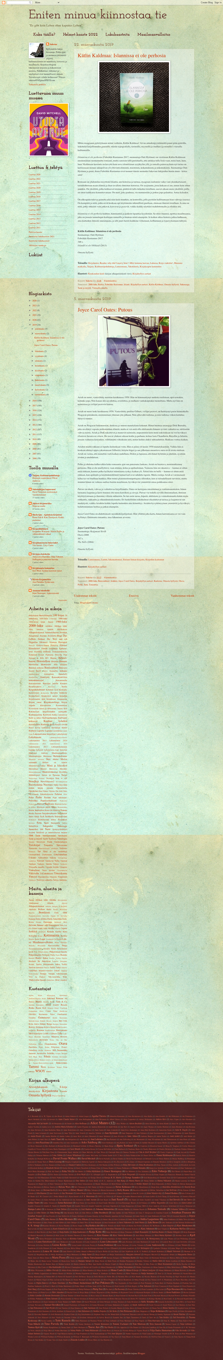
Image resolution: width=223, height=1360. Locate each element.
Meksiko (32, 945)
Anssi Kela (77, 1136)
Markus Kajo (50, 1264)
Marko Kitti (157, 1260)
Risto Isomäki (66, 1298)
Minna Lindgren (148, 1270)
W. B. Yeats (174, 1333)
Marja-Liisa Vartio (68, 1261)
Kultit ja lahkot (35, 718)
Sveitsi (31, 964)
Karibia (58, 931)
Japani (64, 928)
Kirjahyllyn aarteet (142, 273)
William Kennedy (63, 1336)
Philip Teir (97, 1289)
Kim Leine (60, 1235)
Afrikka (52, 899)
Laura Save (155, 1242)
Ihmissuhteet (104, 580)
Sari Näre (191, 1305)
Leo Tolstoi (182, 1245)
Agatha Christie (99, 1116)
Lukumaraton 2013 (38, 740)
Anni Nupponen (127, 1133)
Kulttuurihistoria (49, 717)
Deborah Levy (150, 1158)
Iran (30, 928)
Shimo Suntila (168, 1308)
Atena (38, 1001)
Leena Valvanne (123, 1245)
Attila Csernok (133, 1142)
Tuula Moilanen (79, 1327)
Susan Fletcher (179, 1314)
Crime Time (51, 1011)
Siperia (64, 958)
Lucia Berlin (102, 1251)
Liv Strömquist (143, 1248)
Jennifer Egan (65, 1206)
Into (60, 1020)
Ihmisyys (63, 667)
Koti (65, 708)
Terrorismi (40, 842)
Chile (56, 912)
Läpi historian (61, 750)
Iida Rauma (41, 1193)
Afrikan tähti (60, 625)
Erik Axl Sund (53, 1171)
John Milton (86, 1212)
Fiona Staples (159, 1174)
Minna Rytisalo (180, 1270)
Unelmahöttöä (34, 854)
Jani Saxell (118, 1199)
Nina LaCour (54, 1279)
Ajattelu (50, 629)
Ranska (63, 954)
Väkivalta (34, 873)
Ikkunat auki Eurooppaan (48, 925)
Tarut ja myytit (84, 287)
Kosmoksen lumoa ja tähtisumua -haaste (46, 708)
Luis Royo (114, 1251)
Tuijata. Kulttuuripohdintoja (100, 266)
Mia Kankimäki (55, 1267)
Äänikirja (63, 880)
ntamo (48, 1071)
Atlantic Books (49, 1002)
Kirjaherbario (34, 696)
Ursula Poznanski (174, 1327)
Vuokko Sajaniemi (132, 1333)
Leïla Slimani (44, 1248)
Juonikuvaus (33, 677)
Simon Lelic (70, 1311)
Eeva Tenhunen (35, 1165)
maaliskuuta (41, 384)
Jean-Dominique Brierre (127, 1203)
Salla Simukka (147, 1301)
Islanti (127, 284)
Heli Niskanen (79, 1187)
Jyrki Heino (153, 1222)
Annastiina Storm (165, 1130)
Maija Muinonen (73, 1254)
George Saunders (132, 1177)
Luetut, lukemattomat (111, 559)
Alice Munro (99, 1122)
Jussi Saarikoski (110, 1222)
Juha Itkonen (66, 1219)
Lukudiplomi (61, 734)
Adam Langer (84, 1116)
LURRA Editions (50, 1033)
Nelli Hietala (99, 1276)
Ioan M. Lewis (138, 1193)
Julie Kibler (59, 1222)
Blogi (59, 635)
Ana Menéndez (187, 1123)
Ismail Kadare (171, 1193)
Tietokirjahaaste (60, 842)
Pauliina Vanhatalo (35, 1286)
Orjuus (45, 791)
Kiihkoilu (63, 692)
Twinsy (59, 1067)
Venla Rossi (106, 1330)
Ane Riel (123, 1127)
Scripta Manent (61, 1053)
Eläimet (63, 645)
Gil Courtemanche (180, 1177)
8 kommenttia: (111, 280)
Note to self (61, 778)
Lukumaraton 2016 (58, 743)
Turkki (52, 967)
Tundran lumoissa (36, 967)
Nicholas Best (123, 1276)
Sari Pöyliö (50, 1308)
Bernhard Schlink (79, 1146)
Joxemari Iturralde (179, 1216)
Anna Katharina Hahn (52, 1130)
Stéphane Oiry (99, 1314)
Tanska (39, 964)
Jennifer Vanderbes (96, 1206)
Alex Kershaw (187, 1119)
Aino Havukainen (134, 1116)
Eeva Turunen (50, 1165)
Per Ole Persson (106, 1286)
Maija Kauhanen (57, 1254)
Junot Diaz (84, 1222)
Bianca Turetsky (95, 1146)
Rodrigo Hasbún (155, 1298)
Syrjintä (32, 832)
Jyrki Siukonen (167, 1222)
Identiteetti (46, 664)
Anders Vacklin (33, 1127)
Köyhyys (32, 730)
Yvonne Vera (51, 1340)
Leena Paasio (90, 1245)
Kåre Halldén (123, 1238)
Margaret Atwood (133, 1254)
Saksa (45, 957)
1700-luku (53, 618)
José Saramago (126, 1216)
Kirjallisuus (51, 699)
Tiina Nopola (139, 1320)
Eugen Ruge (188, 1171)
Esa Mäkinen (130, 1171)
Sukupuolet (48, 825)
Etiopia (38, 922)
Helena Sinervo (49, 1187)
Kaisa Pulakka (64, 1225)
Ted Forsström (179, 1317)
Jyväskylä (42, 931)
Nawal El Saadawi (65, 1276)
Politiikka (33, 800)
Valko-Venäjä (33, 974)
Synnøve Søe (118, 1317)
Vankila (49, 864)
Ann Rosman (190, 1127)
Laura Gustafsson (44, 1241)
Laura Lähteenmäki (109, 1241)
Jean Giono (80, 1203)
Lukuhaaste (35, 737)
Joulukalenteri (34, 674)
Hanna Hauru (134, 1180)
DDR (65, 912)
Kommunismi (61, 705)
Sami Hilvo (180, 1302)
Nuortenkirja (36, 784)
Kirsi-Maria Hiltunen (143, 1235)
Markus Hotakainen (35, 1264)
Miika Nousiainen (125, 1267)
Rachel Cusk (72, 1292)
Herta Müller (63, 1190)
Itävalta (51, 928)
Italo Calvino (186, 1193)
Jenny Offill (141, 1206)
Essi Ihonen (176, 1171)
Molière (69, 1273)
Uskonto (32, 857)
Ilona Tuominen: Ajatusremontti (45, 593)
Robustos (48, 1050)
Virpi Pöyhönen (81, 1333)
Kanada (50, 931)
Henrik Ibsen (189, 1187)
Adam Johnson (70, 1116)
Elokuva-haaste (42, 645)
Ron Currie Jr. (169, 1298)
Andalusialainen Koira (37, 998)
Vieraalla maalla (99, 287)
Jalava (36, 1024)
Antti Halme (188, 1136)
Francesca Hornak (174, 1174)
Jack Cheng (162, 1196)
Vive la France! (37, 976)
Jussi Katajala (96, 1222)
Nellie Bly (111, 1276)
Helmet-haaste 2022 (80, 35)
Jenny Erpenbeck (112, 1206)
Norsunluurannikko (35, 948)
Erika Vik (66, 1171)
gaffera (119, 1353)
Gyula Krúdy (93, 1180)
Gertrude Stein (165, 1177)
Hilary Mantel (77, 1189)
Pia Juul (109, 1289)
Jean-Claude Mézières (107, 1203)
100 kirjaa (58, 615)
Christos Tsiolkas (129, 1152)
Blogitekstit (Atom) (89, 602)
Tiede (49, 841)
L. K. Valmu (136, 1238)
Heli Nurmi (92, 1187)
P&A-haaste (34, 794)
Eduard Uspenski (144, 1162)
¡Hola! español (61, 980)
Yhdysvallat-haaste (37, 979)
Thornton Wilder (96, 1320)
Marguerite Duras (185, 1254)
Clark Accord (181, 1152)
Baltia (101, 284)
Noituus (41, 778)
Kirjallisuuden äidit (37, 699)
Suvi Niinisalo (43, 1317)
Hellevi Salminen (105, 1187)
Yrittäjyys (32, 880)
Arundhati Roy (58, 1142)
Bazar (38, 1007)
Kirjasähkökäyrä (40, 528)
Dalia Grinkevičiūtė (133, 1155)
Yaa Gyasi (115, 1336)
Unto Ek (162, 1327)
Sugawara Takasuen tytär (131, 1314)
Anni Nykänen (141, 1133)
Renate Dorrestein (52, 1295)
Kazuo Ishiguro (173, 1232)
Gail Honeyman (43, 1177)
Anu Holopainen (70, 1139)
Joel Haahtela (86, 1209)
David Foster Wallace (65, 1158)
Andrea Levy (46, 1127)
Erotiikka (38, 651)
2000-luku (92, 284)
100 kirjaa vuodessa (37, 245)
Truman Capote (171, 1324)
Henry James (35, 1190)
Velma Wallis (75, 1330)
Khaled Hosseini (36, 1235)
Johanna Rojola (138, 1209)
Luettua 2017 (34, 200)
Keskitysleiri (34, 692)
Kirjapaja (39, 1027)
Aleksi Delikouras (145, 1119)
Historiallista (43, 661)
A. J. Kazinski (33, 1116)
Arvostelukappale (38, 1087)
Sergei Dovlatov (143, 1308)
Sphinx (31, 1060)
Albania (50, 903)
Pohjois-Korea (43, 952)
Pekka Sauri (92, 1286)
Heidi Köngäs (117, 1184)
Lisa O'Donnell (112, 1248)
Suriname (63, 961)
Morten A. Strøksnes (100, 1273)
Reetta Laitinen (189, 1292)
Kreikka (64, 935)
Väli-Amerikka (54, 976)
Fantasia (49, 654)
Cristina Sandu (106, 1155)
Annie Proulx (35, 1136)
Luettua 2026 (34, 174)
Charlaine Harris (134, 1149)
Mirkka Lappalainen (41, 1273)
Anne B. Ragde (181, 1130)
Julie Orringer (72, 1222)
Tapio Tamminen (132, 1317)
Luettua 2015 (34, 209)
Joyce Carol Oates (126, 580)
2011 (34, 434)
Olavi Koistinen (94, 1279)
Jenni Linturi (187, 1202)
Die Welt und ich (57, 639)
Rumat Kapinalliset (36, 810)
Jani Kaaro (104, 1199)
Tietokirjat (34, 845)
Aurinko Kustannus (36, 1005)
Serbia (58, 958)
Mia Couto (42, 1267)
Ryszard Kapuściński (185, 1298)
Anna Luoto (99, 1130)
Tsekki (64, 964)
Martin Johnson (79, 1264)
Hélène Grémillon (156, 1190)
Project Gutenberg (58, 1095)
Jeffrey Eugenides (158, 1202)
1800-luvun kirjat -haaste (41, 622)
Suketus (53, 44)
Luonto (32, 749)
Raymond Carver (127, 1292)
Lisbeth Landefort (127, 1248)
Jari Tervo (188, 1199)
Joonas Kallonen (78, 1216)
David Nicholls (104, 1158)
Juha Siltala (95, 1219)
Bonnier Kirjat (53, 1008)
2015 (34, 415)
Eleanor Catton (75, 1164)
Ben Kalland (50, 1146)
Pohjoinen (55, 1047)
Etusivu (134, 595)
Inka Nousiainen (95, 1193)
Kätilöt (64, 727)
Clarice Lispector (166, 1152)
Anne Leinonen (40, 1133)
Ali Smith (68, 1123)
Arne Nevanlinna (154, 1139)
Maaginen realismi (38, 753)
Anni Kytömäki (111, 1132)
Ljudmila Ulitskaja (160, 1248)
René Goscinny (82, 1295)
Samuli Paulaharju (70, 1305)
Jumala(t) (63, 673)
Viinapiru (63, 867)
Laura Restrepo (127, 1242)
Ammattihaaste (52, 632)
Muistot (43, 768)
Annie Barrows (189, 1133)
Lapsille (40, 730)
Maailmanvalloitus (153, 35)
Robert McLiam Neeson (119, 1298)
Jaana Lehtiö (150, 1196)
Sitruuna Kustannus (59, 1056)
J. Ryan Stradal (73, 1196)
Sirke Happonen (142, 1311)
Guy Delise (80, 1180)
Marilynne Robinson (159, 1258)
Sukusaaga (184, 284)
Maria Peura (59, 1257)
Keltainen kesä (52, 689)
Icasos (42, 1020)
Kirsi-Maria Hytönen (163, 1235)
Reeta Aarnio (158, 1292)
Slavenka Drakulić (41, 1314)
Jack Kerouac (175, 1196)
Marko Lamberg (172, 1261)
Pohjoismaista (35, 954)
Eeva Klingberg (189, 1162)
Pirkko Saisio (33, 1292)
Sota (39, 822)
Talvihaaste (62, 835)
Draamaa (53, 642)
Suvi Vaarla (56, 1317)
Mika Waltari (189, 1267)
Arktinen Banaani (55, 998)
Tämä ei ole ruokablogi (55, 851)
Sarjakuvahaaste (49, 813)
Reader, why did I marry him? (114, 263)
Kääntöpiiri (38, 1033)
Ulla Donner (134, 1327)
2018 (34, 400)
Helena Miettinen (34, 1187)
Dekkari (41, 639)
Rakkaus (49, 803)
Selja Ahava (129, 1308)
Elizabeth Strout (52, 1168)
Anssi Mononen (90, 1136)
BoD (44, 1008)
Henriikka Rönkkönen (172, 1187)
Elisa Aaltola (173, 1165)
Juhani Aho (107, 1219)
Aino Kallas (148, 1116)
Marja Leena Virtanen (50, 1261)
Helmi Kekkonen (123, 1186)
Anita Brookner (177, 1127)
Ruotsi (38, 957)
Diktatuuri (43, 642)
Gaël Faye (83, 1177)
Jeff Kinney (143, 1203)
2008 (34, 448)
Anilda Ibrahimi (162, 1127)
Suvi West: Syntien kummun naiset (47, 570)
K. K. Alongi (33, 1225)
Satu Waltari (103, 1308)
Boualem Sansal (156, 1146)
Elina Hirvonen (129, 1164)
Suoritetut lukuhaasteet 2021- (42, 236)
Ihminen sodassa (36, 667)
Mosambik (41, 945)
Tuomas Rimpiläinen (50, 1327)
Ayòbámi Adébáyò (177, 1142)
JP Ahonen (118, 1196)
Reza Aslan (95, 1295)
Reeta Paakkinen (173, 1292)
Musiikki (63, 768)
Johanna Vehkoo (178, 1209)
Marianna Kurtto (129, 1257)
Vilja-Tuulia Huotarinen (160, 1330)
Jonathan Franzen (181, 1212)
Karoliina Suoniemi (95, 1228)
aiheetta (48, 879)
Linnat (64, 731)
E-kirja (63, 1087)
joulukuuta (40, 328)
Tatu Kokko (164, 1317)
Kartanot (63, 683)
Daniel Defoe (148, 1155)
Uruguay (64, 970)
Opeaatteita (61, 787)
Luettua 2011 (34, 227)
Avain (48, 1004)
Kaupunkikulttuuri (37, 689)
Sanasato (32, 1053)
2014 (34, 419)
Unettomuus (47, 854)
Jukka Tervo (183, 1219)
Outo (65, 791)
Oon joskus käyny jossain (48, 786)
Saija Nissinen (118, 1302)
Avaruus (43, 635)
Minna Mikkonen (165, 1270)
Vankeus (40, 864)
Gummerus (44, 1017)
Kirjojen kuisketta (41, 553)
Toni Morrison (139, 1323)
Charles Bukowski (149, 1149)
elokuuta (39, 360)
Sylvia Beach (104, 1317)
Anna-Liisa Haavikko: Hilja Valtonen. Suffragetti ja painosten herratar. (48, 558)
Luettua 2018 (34, 196)
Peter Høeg (32, 1289)
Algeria (64, 903)
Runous (63, 810)
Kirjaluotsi (93, 263)
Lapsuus (48, 730)
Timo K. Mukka (169, 1320)
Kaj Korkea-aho (93, 1225)
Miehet (55, 759)
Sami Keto (191, 1302)
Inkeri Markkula (124, 1193)
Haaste (53, 657)
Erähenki (47, 651)
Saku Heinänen (132, 1302)
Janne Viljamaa (160, 1199)
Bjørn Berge (109, 1146)
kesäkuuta (39, 370)
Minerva (55, 1036)
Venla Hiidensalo (91, 1330)
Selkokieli (32, 819)
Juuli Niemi (139, 1222)
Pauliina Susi (188, 1283)
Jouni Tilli (166, 1216)
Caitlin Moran (187, 1146)
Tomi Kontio (69, 1324)
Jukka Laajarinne (149, 1219)
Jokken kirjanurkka (41, 503)
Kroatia (31, 939)
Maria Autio (32, 1258)
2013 (34, 424)
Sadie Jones (76, 1301)
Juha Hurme (50, 1219)
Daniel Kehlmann (164, 1155)
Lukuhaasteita (118, 35)
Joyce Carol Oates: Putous (105, 309)
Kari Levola (32, 1228)
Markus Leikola (64, 1264)
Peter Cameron (160, 1286)
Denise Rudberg (178, 1158)
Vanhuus (32, 864)
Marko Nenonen (187, 1261)
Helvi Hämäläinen (141, 1187)
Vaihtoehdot (43, 857)
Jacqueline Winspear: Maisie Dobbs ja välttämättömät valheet (48, 532)
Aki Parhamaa (187, 1116)
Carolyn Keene (89, 1149)
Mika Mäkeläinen (173, 1267)
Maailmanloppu (35, 756)
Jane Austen (91, 1199)
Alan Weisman (100, 1119)
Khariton (49, 1235)
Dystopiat (62, 642)
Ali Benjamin (56, 1123)
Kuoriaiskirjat (50, 1030)
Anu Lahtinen (97, 1139)
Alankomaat (34, 903)
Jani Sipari (132, 1199)
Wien (65, 976)
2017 (34, 405)
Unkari (57, 970)
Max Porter (150, 1264)
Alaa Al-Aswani (49, 1119)
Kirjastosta (50, 1090)
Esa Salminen (143, 1171)
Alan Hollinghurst (85, 1119)
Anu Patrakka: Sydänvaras (43, 582)
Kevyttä (54, 692)
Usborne (32, 1071)
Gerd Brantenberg (150, 1177)
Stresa (36, 1060)
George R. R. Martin (112, 1177)
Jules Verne (48, 1222)
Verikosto (63, 864)
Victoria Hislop (128, 1330)
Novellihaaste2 (47, 781)
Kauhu (64, 686)
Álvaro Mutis (92, 1340)
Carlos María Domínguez (57, 1149)
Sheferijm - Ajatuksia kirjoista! (47, 514)
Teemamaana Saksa (51, 964)
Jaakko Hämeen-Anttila (133, 1196)
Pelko (31, 797)
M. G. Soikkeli (142, 1251)
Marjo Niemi (99, 1261)
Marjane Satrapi (84, 1260)
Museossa (53, 768)
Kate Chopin (162, 1228)
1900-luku (61, 621)
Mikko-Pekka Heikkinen (71, 1270)
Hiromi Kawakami (107, 1190)
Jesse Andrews (154, 1206)
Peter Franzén (187, 1286)
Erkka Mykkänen (93, 1171)
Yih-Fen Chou (156, 1336)
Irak (65, 925)
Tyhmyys (32, 851)
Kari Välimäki (45, 1228)
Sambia (52, 958)
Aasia (31, 899)
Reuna (41, 1050)
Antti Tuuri (56, 1139)
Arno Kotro (183, 1139)
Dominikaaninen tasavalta (39, 916)
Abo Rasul (58, 1116)
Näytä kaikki (62, 600)
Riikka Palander (189, 1295)
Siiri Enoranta (44, 1311)
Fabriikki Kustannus (114, 284)
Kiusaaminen (45, 705)
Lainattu (63, 1091)
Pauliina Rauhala (173, 1283)
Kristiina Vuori (61, 1238)
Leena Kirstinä (43, 1245)
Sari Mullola (180, 1305)
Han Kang (121, 1180)
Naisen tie (46, 775)
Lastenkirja (57, 730)
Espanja (32, 919)
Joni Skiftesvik (63, 1216)
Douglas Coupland (72, 1162)
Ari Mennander (139, 1139)
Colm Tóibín (57, 1155)
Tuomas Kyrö (34, 1327)
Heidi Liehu (129, 1184)
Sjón (29, 1314)
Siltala (47, 1056)
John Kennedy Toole (71, 1212)
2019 (34, 324)
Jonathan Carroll (162, 1212)
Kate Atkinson (147, 1228)
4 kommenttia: (111, 577)
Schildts (50, 1053)
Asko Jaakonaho (72, 1142)
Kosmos (40, 1030)
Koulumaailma (35, 714)
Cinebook (63, 1008)
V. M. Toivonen (189, 1327)
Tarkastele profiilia (37, 84)
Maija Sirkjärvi (100, 1254)
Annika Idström (50, 1136)
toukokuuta (40, 375)
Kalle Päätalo (108, 1225)
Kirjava (47, 1027)
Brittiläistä (44, 912)
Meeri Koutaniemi (165, 1264)
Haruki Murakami (101, 1184)
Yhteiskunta (60, 873)
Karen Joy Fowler (135, 1225)
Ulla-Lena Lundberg (149, 1327)
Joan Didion (61, 1209)
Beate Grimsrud (36, 1146)
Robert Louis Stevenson (98, 1298)
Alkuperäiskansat (36, 632)
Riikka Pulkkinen (36, 1298)
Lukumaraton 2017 (38, 746)
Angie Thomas (148, 1127)
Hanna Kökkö (149, 1180)
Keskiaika (63, 689)
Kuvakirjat (56, 727)
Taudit (45, 838)
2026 (34, 300)
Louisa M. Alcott (51, 1251)
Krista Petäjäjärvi (46, 1238)
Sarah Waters (168, 1305)
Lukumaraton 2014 (58, 740)
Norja (64, 945)
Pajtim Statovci (42, 1283)
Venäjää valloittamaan (57, 973)
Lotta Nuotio (188, 1248)
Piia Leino (160, 1289)
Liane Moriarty (57, 1248)
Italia (45, 928)
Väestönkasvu (62, 870)
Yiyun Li (167, 1336)
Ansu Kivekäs (119, 1136)
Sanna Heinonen (98, 1305)
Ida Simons (184, 1190)
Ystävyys (40, 879)
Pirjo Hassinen (173, 1289)
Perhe (80, 584)
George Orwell (96, 1177)
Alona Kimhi (164, 1123)
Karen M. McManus (152, 1225)
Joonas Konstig (92, 1216)
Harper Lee (43, 1184)
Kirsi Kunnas (103, 1235)
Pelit (65, 794)
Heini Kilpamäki (158, 1184)
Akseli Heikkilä (34, 1119)
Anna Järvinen (35, 1130)
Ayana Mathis (162, 1142)
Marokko (64, 942)
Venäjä (43, 973)
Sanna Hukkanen (113, 1305)
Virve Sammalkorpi (97, 1333)
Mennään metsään (36, 759)
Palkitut (58, 794)
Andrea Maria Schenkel (64, 1126)
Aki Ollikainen (173, 1116)
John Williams (129, 1212)
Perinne (47, 797)
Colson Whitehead (73, 1155)
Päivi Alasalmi (58, 1292)
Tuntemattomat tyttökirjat (48, 848)
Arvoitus (63, 632)
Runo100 (49, 810)
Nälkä (55, 784)
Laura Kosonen (76, 1242)
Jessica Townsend (186, 1206)
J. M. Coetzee (43, 1196)
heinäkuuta (40, 365)
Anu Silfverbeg (125, 1139)
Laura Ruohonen (142, 1242)
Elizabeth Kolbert (36, 1168)
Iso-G (38, 670)
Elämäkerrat (34, 648)
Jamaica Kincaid (189, 1196)
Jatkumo (63, 670)
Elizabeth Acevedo (188, 1165)
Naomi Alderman (173, 1273)
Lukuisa (154, 263)
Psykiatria (63, 800)
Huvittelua (33, 664)
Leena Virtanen (137, 1245)
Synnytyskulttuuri (59, 829)
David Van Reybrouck (134, 1158)
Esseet (41, 654)
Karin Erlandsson (60, 1228)
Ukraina (64, 967)
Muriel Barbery (117, 1273)
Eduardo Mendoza (159, 1162)
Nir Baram (66, 1279)
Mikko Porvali (52, 1270)
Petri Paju (57, 1289)
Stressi (64, 823)
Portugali (45, 955)
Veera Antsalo (35, 1330)
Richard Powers (174, 1295)
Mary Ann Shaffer (95, 1264)
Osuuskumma (51, 1043)
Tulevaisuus (61, 845)
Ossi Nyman (152, 1279)
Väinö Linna (146, 1333)
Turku (58, 967)
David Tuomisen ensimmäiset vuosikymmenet (44, 493)
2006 (34, 458)
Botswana (63, 909)
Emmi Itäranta (139, 1167)
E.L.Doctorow (119, 1162)
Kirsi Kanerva (88, 1235)
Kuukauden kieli (96, 273)
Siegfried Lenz (183, 1308)
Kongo (40, 936)
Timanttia (93, 584)
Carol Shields (75, 1149)
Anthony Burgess (147, 1136)
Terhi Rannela (63, 1320)
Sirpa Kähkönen (158, 1311)
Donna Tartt (41, 1162)
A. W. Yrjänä (46, 1116)
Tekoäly (31, 842)
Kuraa (52, 724)
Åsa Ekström (105, 1340)
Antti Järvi (44, 1139)
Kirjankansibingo (51, 702)
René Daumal (68, 1295)
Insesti (31, 671)
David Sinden (118, 1158)
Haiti (65, 922)
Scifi (42, 816)
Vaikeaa (53, 857)
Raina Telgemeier (98, 1292)
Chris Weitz (100, 1152)
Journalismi (49, 674)
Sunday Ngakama (163, 1314)
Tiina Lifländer (111, 1320)
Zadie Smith (63, 1340)
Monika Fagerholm (83, 1273)
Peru (35, 952)
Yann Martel (126, 1336)
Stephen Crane (69, 1314)
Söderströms (61, 1062)
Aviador (56, 1004)
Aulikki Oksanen (148, 1142)
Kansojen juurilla (50, 683)
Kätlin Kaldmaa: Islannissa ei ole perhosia (122, 55)
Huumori (63, 661)
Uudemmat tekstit (85, 595)
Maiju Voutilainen (116, 1254)
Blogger (141, 1353)
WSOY (40, 1070)
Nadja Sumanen (147, 1273)
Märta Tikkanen (132, 1273)
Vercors (116, 1330)
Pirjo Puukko (188, 1289)
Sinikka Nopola (99, 1311)
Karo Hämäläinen (77, 1228)
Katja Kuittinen (112, 1232)
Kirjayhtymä (56, 1027)
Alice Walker (121, 1123)
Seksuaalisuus (61, 816)
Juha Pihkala (82, 1219)
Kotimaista (51, 935)
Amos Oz (175, 1123)
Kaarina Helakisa (49, 1225)
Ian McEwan (171, 1190)
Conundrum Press (36, 1011)
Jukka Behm (132, 1219)
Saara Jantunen (49, 1302)
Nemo (52, 1040)
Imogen (55, 1021)
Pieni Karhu (44, 1047)
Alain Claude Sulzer (66, 1119)
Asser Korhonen (107, 1142)
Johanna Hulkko (124, 1209)
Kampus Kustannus (60, 1024)
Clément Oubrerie (42, 1155)
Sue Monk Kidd (113, 1314)
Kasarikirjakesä (35, 686)
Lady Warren (168, 1238)
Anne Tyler (68, 1133)
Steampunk (55, 823)
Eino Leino (61, 1165)
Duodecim (63, 1011)
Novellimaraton (61, 781)
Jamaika (58, 928)
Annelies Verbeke (95, 1133)
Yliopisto (53, 876)
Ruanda (31, 958)
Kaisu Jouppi (77, 1225)
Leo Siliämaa (170, 1245)
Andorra (48, 906)
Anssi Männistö (105, 1136)
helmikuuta (40, 389)
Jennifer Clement (34, 1206)
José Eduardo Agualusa (109, 1216)
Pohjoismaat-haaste (58, 951)
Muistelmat (33, 768)
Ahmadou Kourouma (117, 1116)
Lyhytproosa (49, 750)
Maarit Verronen (173, 1251)
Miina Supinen (158, 1267)
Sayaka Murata (116, 1308)
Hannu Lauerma (181, 1180)
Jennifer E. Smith (50, 1206)
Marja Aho (34, 1261)
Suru (86, 584)
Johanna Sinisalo (157, 1209)
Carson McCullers (104, 1149)
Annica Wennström (174, 1133)
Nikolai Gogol (41, 1279)
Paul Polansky (146, 1283)
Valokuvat (49, 860)
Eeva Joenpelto (175, 1162)
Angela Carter (135, 1127)
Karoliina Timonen (114, 1228)
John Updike (116, 1212)
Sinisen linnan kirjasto (133, 559)
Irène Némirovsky (154, 1193)
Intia (62, 925)
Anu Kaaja (83, 1139)
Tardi (144, 1317)
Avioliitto (52, 635)
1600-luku (43, 618)
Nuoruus (48, 784)
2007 (34, 453)
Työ (39, 851)
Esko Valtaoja (159, 1171)
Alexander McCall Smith (38, 1123)
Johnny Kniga (46, 1023)
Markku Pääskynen (127, 1261)
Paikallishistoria (46, 794)
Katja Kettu (95, 1231)
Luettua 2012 (34, 223)
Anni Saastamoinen (157, 1133)
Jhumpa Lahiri (34, 1209)
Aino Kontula (160, 1116)
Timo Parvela (51, 1323)
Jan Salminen (78, 1199)
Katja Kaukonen (79, 1232)
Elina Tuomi (161, 1165)
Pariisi (53, 948)
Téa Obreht (108, 1327)
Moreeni (63, 1036)
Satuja (36, 816)
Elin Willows (115, 1165)
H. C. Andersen (107, 1180)
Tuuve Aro (94, 1327)
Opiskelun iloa (35, 791)
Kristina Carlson (76, 1238)
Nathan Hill (50, 1276)
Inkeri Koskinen (110, 1193)
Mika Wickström (37, 1270)
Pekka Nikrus (79, 1286)
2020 (34, 319)
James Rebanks (50, 1199)
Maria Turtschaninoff (93, 1257)
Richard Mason (160, 1295)
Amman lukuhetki (41, 590)
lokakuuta (39, 351)
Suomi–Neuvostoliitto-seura (43, 1063)
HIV (47, 658)
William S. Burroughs (81, 1336)
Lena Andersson (154, 1244)
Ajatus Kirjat (35, 995)
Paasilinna (33, 1047)
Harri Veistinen (69, 1184)
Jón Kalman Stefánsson (184, 1222)
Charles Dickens (165, 1149)
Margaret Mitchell (150, 1254)
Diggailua (33, 642)
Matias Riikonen (125, 1264)
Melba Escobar (181, 1264)
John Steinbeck (101, 1212)
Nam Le (161, 1273)
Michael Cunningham (73, 1267)
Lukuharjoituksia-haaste (58, 737)
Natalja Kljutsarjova (35, 1276)
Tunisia (46, 967)
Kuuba (37, 939)
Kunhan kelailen (55, 721)
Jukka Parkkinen (170, 1219)
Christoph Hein (114, 1152)
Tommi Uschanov (121, 1323)
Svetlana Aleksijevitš (88, 1317)
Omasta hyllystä (171, 284)
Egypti (53, 916)
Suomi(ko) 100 (36, 829)
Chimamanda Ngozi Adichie (68, 1152)
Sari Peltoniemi (36, 1308)
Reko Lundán (35, 1295)
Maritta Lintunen (189, 1258)
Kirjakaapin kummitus (151, 266)
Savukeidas (41, 1053)
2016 (34, 410)
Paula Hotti (159, 1283)
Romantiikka (62, 807)
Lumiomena (121, 266)
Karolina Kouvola (131, 1228)
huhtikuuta (40, 380)
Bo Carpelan (142, 1146)
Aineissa (39, 629)
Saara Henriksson (34, 1302)
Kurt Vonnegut (93, 1238)
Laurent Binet (168, 1242)
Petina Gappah (45, 1289)
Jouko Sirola (139, 1216)
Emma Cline (95, 1168)
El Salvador (62, 916)
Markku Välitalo (143, 1261)
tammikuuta (40, 394)
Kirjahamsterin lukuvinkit (45, 542)
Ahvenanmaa (62, 900)
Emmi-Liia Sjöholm (156, 1168)
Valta (57, 860)
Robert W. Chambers (138, 1298)
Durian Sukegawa (104, 1162)
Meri (48, 759)
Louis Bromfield (34, 1251)
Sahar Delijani (105, 1302)
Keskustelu (45, 693)
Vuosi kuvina (48, 870)
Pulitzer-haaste (35, 232)
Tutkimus (63, 848)
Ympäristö (62, 876)
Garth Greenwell (70, 1177)
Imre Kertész (54, 1193)
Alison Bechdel (135, 1123)
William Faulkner (47, 1336)
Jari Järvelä (175, 1199)
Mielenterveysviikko (37, 765)
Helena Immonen (186, 1184)
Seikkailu (49, 816)
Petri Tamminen (70, 1289)
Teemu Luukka (46, 1320)
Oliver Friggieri (109, 1279)
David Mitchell (88, 1158)
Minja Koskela (102, 1270)
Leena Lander (77, 1245)
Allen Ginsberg (150, 1123)
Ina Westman (67, 1193)
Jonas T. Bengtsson (146, 1212)
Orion (41, 1044)
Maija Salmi (86, 1254)
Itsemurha (53, 671)
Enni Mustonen (172, 1168)
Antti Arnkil (175, 1136)
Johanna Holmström (105, 1209)
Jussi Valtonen (125, 1222)
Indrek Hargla (81, 1193)
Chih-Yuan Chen (48, 1152)
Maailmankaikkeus (59, 753)
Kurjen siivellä (61, 724)
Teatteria (52, 838)
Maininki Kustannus (42, 1036)
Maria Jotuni (44, 1258)
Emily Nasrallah (82, 1168)
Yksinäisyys (43, 876)
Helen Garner (172, 1184)
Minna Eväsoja (132, 1270)
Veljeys (56, 864)
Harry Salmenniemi (85, 1184)
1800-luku (62, 618)
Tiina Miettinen (126, 1320)
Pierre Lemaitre (147, 1289)
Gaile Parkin (56, 1177)
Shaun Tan (156, 1308)
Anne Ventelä (80, 1133)
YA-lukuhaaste (46, 873)
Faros (52, 1014)
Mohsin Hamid (57, 1273)
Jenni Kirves (173, 1203)
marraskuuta (41, 333)
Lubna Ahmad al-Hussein (85, 1251)
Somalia (55, 961)
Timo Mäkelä (34, 1323)
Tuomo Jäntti (66, 1327)
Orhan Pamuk (139, 1279)
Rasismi (58, 804)
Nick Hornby (136, 1276)
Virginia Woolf (48, 1333)
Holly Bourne (123, 1189)
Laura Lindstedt (91, 1242)
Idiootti (49, 1021)
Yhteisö (33, 876)
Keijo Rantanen (189, 1232)
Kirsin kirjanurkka (41, 579)
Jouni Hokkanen (153, 1216)
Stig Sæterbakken (84, 1314)
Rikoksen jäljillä (44, 807)
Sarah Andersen (139, 1304)
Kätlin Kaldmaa (156, 284)
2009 (34, 443)
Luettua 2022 (34, 178)
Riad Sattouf (120, 1295)
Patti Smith (133, 1283)
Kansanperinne (35, 683)
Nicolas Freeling (166, 1276)
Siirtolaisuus (43, 819)
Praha (52, 955)
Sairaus (38, 813)
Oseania (46, 948)
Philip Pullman (84, 1289)
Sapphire (126, 1305)
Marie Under (144, 1258)
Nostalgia (50, 778)
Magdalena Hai (42, 1254)
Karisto (32, 1027)
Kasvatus (51, 686)
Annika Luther (64, 1136)
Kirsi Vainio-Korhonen (122, 1235)
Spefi (46, 822)
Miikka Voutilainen (143, 1267)
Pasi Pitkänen (102, 1282)
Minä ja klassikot (57, 765)
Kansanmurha (61, 680)
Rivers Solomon (80, 1298)
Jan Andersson (64, 1199)
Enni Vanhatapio (187, 1168)
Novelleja (34, 781)
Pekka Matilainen (65, 1286)
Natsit (64, 775)
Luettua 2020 (34, 187)
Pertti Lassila (119, 1286)
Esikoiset (33, 654)
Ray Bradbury (113, 1292)
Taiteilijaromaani (49, 835)
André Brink (113, 1127)
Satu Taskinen (89, 1308)
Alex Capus (174, 1119)
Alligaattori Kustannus (57, 995)
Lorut (31, 734)
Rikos (54, 807)
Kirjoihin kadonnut (154, 559)
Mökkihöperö (34, 775)
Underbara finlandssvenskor (41, 970)
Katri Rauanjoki (141, 1232)
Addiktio (48, 626)
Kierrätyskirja (34, 1091)
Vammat (63, 860)
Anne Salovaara (55, 1133)
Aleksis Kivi (161, 1119)
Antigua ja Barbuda (59, 906)
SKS (54, 1050)
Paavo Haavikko (182, 1279)
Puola (58, 955)
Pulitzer (40, 803)
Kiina (65, 931)
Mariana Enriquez (113, 1258)
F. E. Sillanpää (95, 1174)
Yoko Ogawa (178, 1336)
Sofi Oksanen (56, 1314)
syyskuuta (39, 356)
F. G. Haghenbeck (110, 1174)
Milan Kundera (88, 1270)
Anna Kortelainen (69, 1130)
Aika (31, 629)
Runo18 (56, 810)
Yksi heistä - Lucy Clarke (42, 545)
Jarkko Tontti (34, 1202)
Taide (37, 835)
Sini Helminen (84, 1311)
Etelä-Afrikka (41, 919)
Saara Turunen (63, 1302)
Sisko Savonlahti (186, 1311)
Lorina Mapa (175, 1248)
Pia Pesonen (120, 1289)
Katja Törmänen (126, 1232)
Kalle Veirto (121, 1225)
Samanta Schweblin (165, 1302)
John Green (41, 1212)
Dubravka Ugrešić (88, 1162)
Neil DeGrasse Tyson (83, 1276)
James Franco (35, 1199)
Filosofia (58, 654)
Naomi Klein (188, 1273)
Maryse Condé (110, 1264)
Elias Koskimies (90, 1165)
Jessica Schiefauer (169, 1206)
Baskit (55, 909)
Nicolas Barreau (150, 1276)
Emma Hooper (108, 1168)
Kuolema (158, 580)
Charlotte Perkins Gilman (183, 1149)
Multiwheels (33, 1040)
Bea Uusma (191, 1142)
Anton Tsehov (162, 1136)
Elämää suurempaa (49, 648)
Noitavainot (33, 778)
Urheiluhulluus (60, 854)
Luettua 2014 (34, 214)
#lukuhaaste (34, 615)
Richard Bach (134, 1295)
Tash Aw (152, 1317)
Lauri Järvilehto (181, 1242)
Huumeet (54, 661)
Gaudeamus (62, 1014)
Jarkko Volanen (49, 1203)
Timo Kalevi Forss (186, 1320)
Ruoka (31, 813)
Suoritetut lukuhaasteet (39, 240)
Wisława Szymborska (100, 1336)
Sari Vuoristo (63, 1308)
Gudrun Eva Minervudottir (45, 1180)
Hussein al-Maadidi (140, 1190)
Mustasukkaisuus (35, 772)
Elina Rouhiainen (146, 1164)
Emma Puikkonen (123, 1168)
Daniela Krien (181, 1155)
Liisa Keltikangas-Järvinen (93, 1248)
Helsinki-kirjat (34, 1021)
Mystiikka (63, 772)
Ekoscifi (32, 645)
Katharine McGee (178, 1228)
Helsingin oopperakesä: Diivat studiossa (44, 479)
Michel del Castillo (91, 1267)
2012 (34, 429)
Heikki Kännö (142, 1183)
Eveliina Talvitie (67, 1174)
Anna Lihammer (86, 1130)
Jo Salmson (49, 1209)
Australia (32, 909)
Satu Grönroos (76, 1308)
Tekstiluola (133, 266)
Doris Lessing (55, 1161)
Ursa (65, 1067)
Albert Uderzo (115, 1119)
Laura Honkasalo (62, 1242)
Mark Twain (112, 1261)
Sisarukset (62, 819)
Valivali (40, 860)
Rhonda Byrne (108, 1295)
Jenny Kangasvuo (127, 1206)
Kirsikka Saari (181, 1235)
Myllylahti (44, 1039)
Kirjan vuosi (35, 702)
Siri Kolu (113, 1311)
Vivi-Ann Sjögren (114, 1333)
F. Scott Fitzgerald (127, 1174)
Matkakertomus (60, 756)
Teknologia (62, 838)
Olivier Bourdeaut (124, 1279)
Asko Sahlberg (89, 1142)
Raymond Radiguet (143, 1292)
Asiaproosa (34, 635)
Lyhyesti (39, 750)
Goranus (32, 1017)
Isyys (45, 671)
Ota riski (59, 791)
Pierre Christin (133, 1289)
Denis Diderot (164, 1158)
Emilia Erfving (68, 1168)
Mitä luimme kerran (139, 263)
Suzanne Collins (70, 1317)
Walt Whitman (187, 1333)
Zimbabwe (50, 980)
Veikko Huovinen (61, 1330)
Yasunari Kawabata (141, 1336)
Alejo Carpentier (129, 1119)
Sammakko (62, 1050)
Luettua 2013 (34, 218)
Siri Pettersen (126, 1311)
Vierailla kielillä (52, 867)
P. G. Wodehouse (166, 1279)
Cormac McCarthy (91, 1155)
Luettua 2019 (34, 192)
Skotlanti (32, 961)
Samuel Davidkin (52, 1304)
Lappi (42, 939)
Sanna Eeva (84, 1305)
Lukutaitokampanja (59, 746)
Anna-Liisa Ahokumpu (129, 1130)
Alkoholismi (62, 629)
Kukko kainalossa (59, 714)
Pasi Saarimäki (120, 1283)
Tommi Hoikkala (84, 1324)
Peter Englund (174, 1286)
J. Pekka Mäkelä (58, 1196)
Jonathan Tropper (35, 1216)
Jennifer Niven (80, 1206)
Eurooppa (48, 921)
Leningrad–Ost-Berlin (54, 939)
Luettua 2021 (34, 183)
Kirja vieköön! (166, 263)
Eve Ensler (54, 1174)
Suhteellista (33, 826)
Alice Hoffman (81, 1123)
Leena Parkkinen (105, 1244)
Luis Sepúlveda (127, 1251)
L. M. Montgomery (152, 1238)
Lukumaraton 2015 (37, 743)
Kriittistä (47, 714)
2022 (34, 310)
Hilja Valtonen (92, 1190)
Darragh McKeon (43, 1158)
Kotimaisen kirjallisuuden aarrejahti (48, 711)
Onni (61, 784)
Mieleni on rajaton (54, 762)
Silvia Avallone (57, 1311)
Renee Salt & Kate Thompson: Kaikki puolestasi (48, 518)
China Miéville (87, 1152)
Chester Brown (33, 1152)
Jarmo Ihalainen (65, 1202)
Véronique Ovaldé (160, 1333)
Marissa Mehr (175, 1258)
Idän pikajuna (60, 664)
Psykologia (33, 804)
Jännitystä (44, 677)
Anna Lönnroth (112, 1130)
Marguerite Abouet (168, 1254)
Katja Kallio (64, 1232)
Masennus (47, 756)
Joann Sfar (74, 1209)
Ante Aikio (132, 1136)
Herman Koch (49, 1190)
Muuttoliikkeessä (50, 771)
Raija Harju (84, 1292)
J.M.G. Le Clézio (104, 1196)
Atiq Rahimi (120, 1142)
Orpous (52, 791)
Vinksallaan (34, 870)
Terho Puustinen (81, 1320)
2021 (34, 315)
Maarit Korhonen (157, 1251)
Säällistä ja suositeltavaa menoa (51, 832)
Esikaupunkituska (59, 651)
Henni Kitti (155, 1187)
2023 (34, 305)
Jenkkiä (114, 580)
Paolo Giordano (58, 1283)
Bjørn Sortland (125, 1145)
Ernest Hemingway (113, 1171)
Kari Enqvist (168, 1225)
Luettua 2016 (34, 205)
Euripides (31, 1174)
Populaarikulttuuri (49, 800)
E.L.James (131, 1162)
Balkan (41, 909)
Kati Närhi (53, 1232)
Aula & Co (61, 1001)
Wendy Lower (33, 1336)
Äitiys (56, 879)
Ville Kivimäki (181, 1330)
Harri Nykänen (55, 1184)
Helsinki (32, 925)
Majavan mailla (38, 506)
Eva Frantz (42, 1174)
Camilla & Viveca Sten (36, 1149)
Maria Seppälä (75, 1258)
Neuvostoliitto (53, 945)
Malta (57, 942)
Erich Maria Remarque (36, 1171)
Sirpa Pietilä (172, 1311)
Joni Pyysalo (50, 1216)
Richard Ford (146, 1295)
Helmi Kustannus (60, 1018)
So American (44, 961)
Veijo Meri (48, 1330)
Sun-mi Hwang (149, 1314)
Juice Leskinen (119, 1219)
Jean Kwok (91, 1203)
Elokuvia (54, 645)
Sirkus (53, 819)
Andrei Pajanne (82, 1127)
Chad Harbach (119, 1149)
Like (60, 1033)
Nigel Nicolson (180, 1276)
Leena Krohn (59, 1244)
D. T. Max (119, 1155)
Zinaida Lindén (77, 1339)
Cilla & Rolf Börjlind (147, 1152)
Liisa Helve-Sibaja (73, 1248)
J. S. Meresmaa (88, 1196)
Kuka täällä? (44, 35)
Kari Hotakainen (184, 1225)
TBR (31, 835)
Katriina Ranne (158, 1232)
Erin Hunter (79, 1171)
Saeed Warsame (91, 1302)
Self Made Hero (35, 1056)
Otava (181, 580)
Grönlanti (57, 922)
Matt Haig (139, 1264)
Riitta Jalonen (51, 1298)
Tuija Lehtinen (186, 1324)
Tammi (34, 1066)
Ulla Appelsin (122, 1327)
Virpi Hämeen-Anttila (65, 1333)
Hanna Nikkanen (164, 1180)
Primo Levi (45, 1292)
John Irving (55, 1212)
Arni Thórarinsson (169, 1139)
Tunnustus (33, 848)
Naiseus (56, 775)
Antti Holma (32, 1139)
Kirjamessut (62, 699)
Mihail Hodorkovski (108, 1267)
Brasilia (31, 912)
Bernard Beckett (64, 1146)
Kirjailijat (63, 696)
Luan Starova (68, 1251)
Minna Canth (116, 1270)
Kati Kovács (41, 1232)
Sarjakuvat (62, 813)
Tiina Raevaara (154, 1320)
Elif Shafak (103, 1165)
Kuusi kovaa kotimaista (39, 727)
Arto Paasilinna (42, 1142)
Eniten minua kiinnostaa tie (98, 15)
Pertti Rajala (132, 1286)
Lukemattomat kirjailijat (44, 733)
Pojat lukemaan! (60, 797)
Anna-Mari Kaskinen (148, 1130)
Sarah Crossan (154, 1305)
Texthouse (51, 1067)
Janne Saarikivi (145, 1199)
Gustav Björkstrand (65, 1180)
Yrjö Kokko (39, 1340)
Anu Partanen (111, 1139)
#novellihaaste (45, 615)
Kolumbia (33, 935)
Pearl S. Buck (50, 1286)
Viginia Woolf (142, 1330)
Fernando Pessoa (145, 1174)
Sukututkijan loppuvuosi (44, 489)
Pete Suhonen (145, 1286)
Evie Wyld (81, 1174)
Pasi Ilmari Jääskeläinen (80, 1282)
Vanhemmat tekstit (182, 595)
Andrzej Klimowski (98, 1127)
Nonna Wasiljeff (80, 1279)
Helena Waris (65, 1186)
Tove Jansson (155, 1323)
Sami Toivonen (35, 1305)
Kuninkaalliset (34, 724)
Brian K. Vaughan (172, 1146)
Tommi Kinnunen (101, 1324)
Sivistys (31, 823)
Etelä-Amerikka (54, 918)
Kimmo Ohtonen (74, 1235)
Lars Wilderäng (182, 1238)
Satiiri (31, 816)
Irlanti (34, 928)
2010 (34, 439)
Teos (43, 1067)
